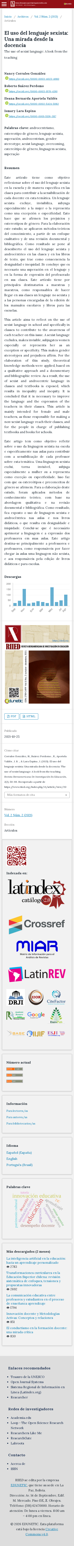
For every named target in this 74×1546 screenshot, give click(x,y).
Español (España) (19, 1153)
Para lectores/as (17, 1111)
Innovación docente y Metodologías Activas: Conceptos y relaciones (33, 1316)
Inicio (8, 16)
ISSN (14, 1469)
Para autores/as (16, 1117)
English (11, 1159)
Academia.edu (21, 1418)
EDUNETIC (19, 1485)
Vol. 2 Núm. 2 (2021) (46, 16)
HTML (30, 716)
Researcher (19, 1397)
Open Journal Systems (27, 1382)
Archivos (23, 16)
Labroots (17, 1443)
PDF (13, 716)
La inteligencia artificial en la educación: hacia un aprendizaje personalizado (36, 1261)
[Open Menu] (4, 4)
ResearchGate (21, 1438)
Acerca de (18, 1464)
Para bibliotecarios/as (20, 1123)
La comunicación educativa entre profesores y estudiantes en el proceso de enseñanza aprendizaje (35, 1299)
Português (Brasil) (19, 1165)
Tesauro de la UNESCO (27, 1377)
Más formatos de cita (21, 795)
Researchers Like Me (26, 1433)
